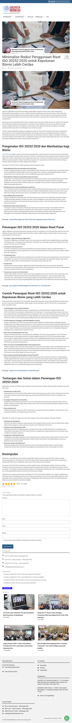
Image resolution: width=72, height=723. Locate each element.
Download (38, 17)
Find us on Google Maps (47, 695)
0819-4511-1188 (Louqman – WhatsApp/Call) (18, 559)
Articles (30, 17)
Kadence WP (28, 719)
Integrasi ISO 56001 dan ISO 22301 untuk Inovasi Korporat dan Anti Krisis (25, 580)
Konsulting (43, 665)
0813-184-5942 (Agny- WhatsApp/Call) (16, 556)
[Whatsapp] (66, 718)
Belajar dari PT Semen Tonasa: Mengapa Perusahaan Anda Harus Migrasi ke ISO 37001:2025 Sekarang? (52, 615)
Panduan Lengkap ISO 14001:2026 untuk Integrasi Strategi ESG (22, 574)
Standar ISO (7, 17)
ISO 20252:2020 (7, 154)
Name (4, 519)
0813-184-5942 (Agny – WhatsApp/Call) (16, 706)
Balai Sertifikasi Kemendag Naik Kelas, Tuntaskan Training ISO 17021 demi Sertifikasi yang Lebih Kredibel (52, 646)
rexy (5, 68)
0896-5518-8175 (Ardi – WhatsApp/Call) (16, 563)
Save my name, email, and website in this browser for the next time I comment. (23, 540)
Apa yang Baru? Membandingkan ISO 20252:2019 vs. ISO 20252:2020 (29, 285)
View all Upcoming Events (12, 667)
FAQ (47, 17)
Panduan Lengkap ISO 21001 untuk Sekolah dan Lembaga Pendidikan (24, 577)
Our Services (19, 17)
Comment (5, 498)
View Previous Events (11, 671)
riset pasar (12, 486)
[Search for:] (59, 1)
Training (42, 667)
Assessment (43, 670)
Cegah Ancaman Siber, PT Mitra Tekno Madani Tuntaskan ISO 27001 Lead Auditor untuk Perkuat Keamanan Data (18, 646)
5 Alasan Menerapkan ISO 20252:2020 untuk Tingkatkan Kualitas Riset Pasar (32, 219)
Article (16, 68)
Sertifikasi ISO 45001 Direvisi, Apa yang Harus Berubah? (20, 583)
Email (4, 526)
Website (4, 533)
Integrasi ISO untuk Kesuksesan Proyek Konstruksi (24, 370)
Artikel (19, 68)
